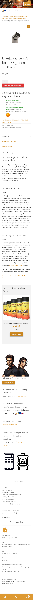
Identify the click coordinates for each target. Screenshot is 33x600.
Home (4, 16)
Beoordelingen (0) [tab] (7, 146)
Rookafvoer (5, 18)
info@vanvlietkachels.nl (13, 494)
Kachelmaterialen (21, 16)
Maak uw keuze (16, 334)
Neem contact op (8, 382)
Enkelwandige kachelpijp (17, 18)
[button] (28, 26)
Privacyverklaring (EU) (8, 581)
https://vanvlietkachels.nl (12, 497)
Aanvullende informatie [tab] (9, 141)
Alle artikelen (11, 16)
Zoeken (16, 597)
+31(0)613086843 (9, 492)
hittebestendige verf (15, 265)
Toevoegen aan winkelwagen (13, 85)
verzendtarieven (22, 396)
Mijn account (5, 597)
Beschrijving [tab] (5, 136)
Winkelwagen (25, 595)
